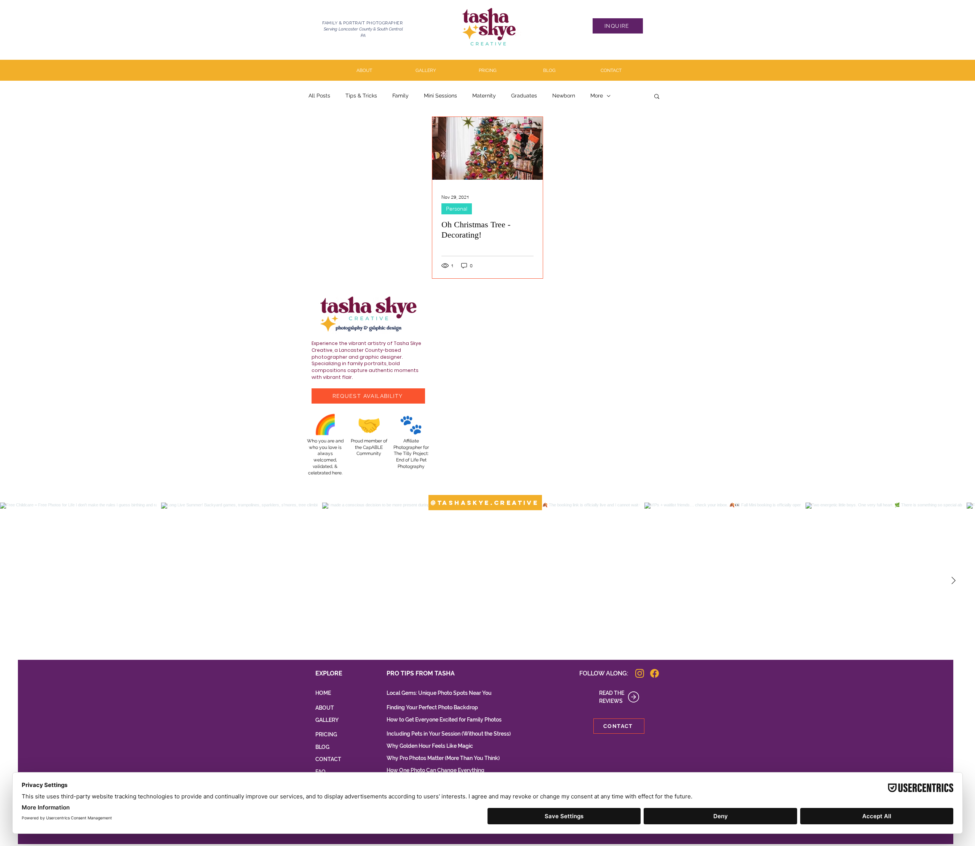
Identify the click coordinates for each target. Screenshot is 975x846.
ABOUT (324, 708)
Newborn (563, 96)
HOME (323, 693)
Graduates (524, 96)
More (596, 96)
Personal (456, 208)
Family (400, 96)
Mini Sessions (440, 96)
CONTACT (328, 759)
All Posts (319, 96)
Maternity (484, 96)
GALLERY (327, 720)
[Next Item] (953, 580)
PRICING (326, 734)
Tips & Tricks (361, 96)
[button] (656, 97)
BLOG (322, 747)
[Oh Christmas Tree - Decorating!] (487, 148)
